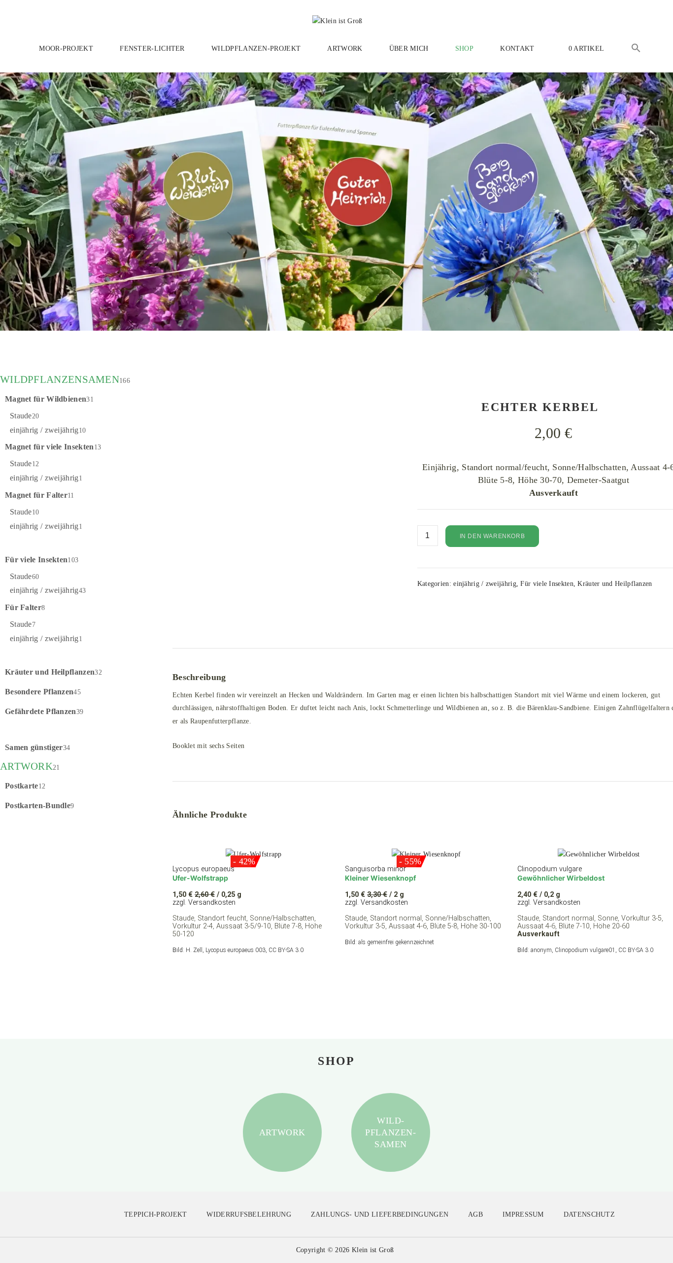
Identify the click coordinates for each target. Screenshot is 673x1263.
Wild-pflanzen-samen (390, 1132)
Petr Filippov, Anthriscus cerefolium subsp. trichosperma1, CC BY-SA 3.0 (278, 622)
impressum (523, 1214)
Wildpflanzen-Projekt (256, 48)
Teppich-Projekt (155, 1214)
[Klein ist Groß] (337, 20)
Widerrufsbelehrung (248, 1214)
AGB (475, 1214)
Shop (464, 48)
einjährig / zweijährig (484, 583)
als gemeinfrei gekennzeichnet (396, 942)
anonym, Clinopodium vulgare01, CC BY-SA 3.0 (592, 950)
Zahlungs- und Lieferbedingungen (379, 1214)
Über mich (409, 48)
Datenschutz (589, 1214)
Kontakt (517, 48)
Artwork (344, 48)
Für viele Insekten (546, 583)
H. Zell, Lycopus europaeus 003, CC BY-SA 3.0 (244, 950)
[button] (636, 50)
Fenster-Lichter (152, 48)
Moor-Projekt (66, 48)
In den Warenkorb (492, 536)
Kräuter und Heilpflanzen (614, 583)
